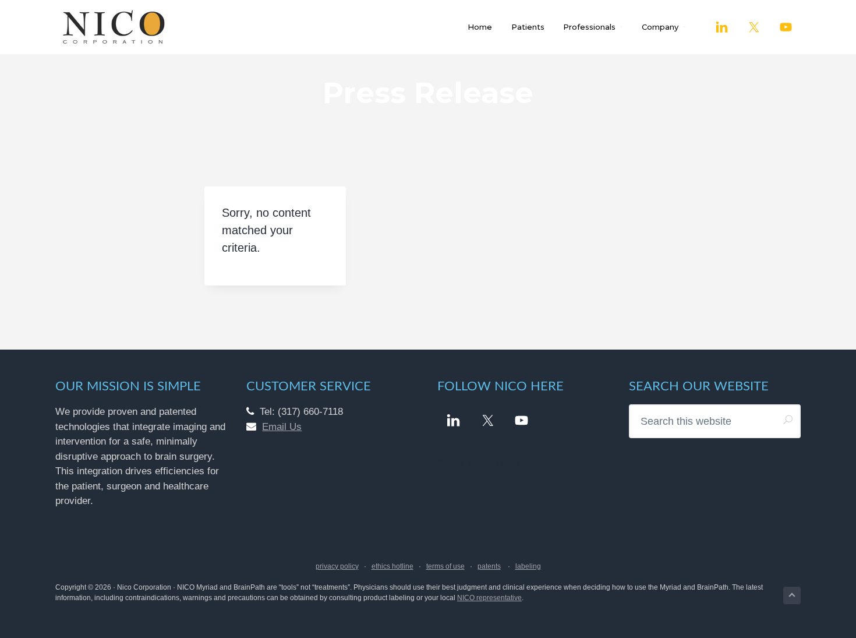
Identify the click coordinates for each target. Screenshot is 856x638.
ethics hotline (392, 566)
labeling (528, 566)
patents (489, 566)
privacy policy (337, 566)
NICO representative (489, 598)
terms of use (445, 566)
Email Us (282, 426)
